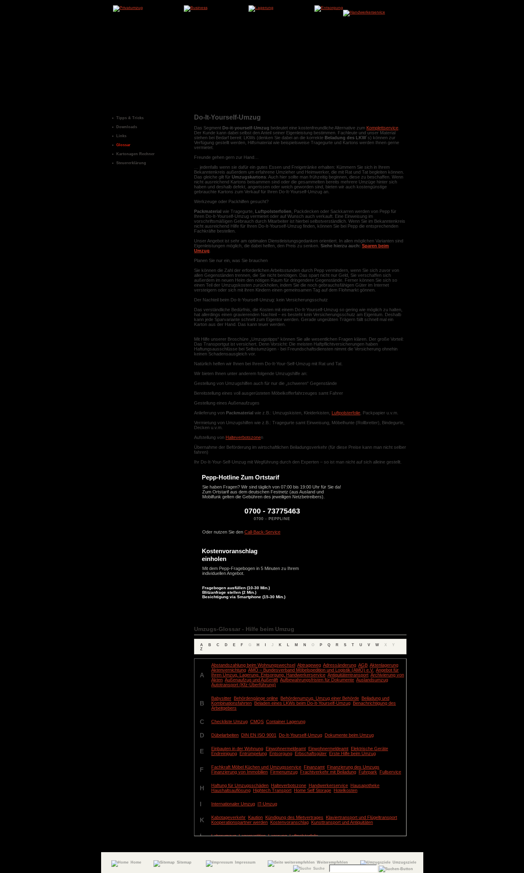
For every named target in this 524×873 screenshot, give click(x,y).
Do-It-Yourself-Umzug (300, 735)
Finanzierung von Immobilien (239, 771)
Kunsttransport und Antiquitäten (342, 822)
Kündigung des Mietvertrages (294, 817)
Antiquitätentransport (348, 674)
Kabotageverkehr (228, 817)
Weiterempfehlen (332, 862)
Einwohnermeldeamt (286, 748)
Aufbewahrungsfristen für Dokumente (317, 679)
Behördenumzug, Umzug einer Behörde (319, 698)
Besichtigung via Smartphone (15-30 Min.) (243, 597)
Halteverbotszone (243, 437)
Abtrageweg (309, 665)
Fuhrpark (368, 771)
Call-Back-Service (262, 531)
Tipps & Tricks (130, 118)
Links (121, 136)
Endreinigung (224, 753)
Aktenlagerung (384, 665)
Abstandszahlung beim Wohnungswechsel (253, 665)
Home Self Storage (312, 790)
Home (136, 862)
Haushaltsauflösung (231, 790)
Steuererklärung (131, 163)
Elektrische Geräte (369, 748)
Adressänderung (339, 665)
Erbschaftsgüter (311, 753)
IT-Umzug (267, 803)
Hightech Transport (272, 790)
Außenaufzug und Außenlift (251, 679)
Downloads (126, 127)
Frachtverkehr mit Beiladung (328, 771)
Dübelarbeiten (225, 735)
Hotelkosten (345, 790)
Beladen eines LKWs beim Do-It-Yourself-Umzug (302, 703)
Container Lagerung (285, 721)
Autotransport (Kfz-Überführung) (243, 684)
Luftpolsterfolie (346, 412)
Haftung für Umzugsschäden (240, 785)
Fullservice (390, 771)
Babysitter (221, 698)
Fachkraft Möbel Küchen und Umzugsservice (256, 766)
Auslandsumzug (372, 679)
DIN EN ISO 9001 (258, 735)
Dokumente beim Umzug (349, 735)
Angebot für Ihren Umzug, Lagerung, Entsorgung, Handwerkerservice (305, 672)
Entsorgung (280, 753)
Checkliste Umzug (229, 721)
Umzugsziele (404, 862)
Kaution (255, 817)
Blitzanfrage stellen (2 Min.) (229, 592)
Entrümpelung (253, 753)
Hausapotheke (364, 785)
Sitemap (184, 862)
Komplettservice (382, 127)
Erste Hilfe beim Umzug (352, 753)
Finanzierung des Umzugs (353, 766)
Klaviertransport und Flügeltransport (361, 817)
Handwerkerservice (328, 785)
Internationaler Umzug (233, 803)
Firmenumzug (284, 771)
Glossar (123, 145)
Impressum (245, 862)
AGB (363, 665)
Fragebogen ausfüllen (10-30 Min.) (236, 588)
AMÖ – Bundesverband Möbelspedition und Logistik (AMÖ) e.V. (311, 669)
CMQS (257, 721)
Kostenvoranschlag (289, 822)
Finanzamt (314, 766)
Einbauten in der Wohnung (237, 748)
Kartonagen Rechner (135, 154)
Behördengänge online (256, 698)
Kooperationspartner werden (239, 822)
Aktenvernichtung (228, 669)
